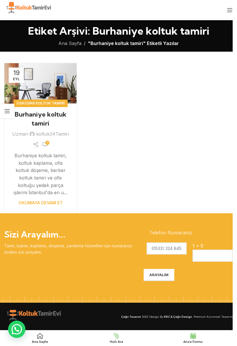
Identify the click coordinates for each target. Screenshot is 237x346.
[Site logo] (28, 9)
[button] (16, 329)
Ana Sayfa (70, 43)
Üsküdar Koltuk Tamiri (40, 103)
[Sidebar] (7, 111)
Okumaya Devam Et (40, 202)
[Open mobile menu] (230, 10)
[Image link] (33, 316)
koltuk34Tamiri (52, 134)
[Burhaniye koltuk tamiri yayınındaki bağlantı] (40, 83)
